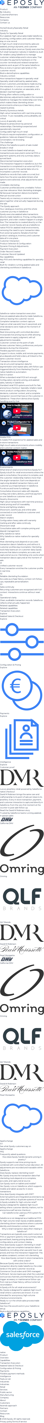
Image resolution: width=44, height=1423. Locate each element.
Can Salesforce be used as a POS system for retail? (22, 1214)
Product (4, 9)
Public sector (6, 1392)
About (3, 1400)
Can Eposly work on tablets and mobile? (18, 1184)
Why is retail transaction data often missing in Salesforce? (22, 1230)
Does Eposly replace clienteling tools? (17, 1173)
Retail (2, 1387)
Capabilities (5, 1360)
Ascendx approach (8, 1406)
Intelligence (5, 1376)
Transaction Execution (10, 1363)
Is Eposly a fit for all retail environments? (18, 1287)
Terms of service (19, 1422)
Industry (10, 28)
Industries (4, 1384)
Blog (2, 1416)
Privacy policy (6, 1422)
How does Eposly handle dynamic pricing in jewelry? (22, 1158)
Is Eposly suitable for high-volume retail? (18, 1202)
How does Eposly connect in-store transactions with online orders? (22, 1259)
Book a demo (6, 73)
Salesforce (21, 544)
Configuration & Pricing (10, 1368)
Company (4, 20)
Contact (3, 1411)
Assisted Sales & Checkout (11, 1366)
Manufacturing (7, 1395)
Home (3, 28)
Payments (4, 1371)
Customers (5, 15)
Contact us (5, 23)
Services (3, 1390)
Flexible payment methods (12, 1374)
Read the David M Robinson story (15, 810)
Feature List (5, 1379)
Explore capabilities (20, 73)
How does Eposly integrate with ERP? (17, 1194)
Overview (4, 1358)
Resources (4, 17)
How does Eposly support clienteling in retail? (20, 1245)
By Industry (5, 12)
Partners (14, 15)
